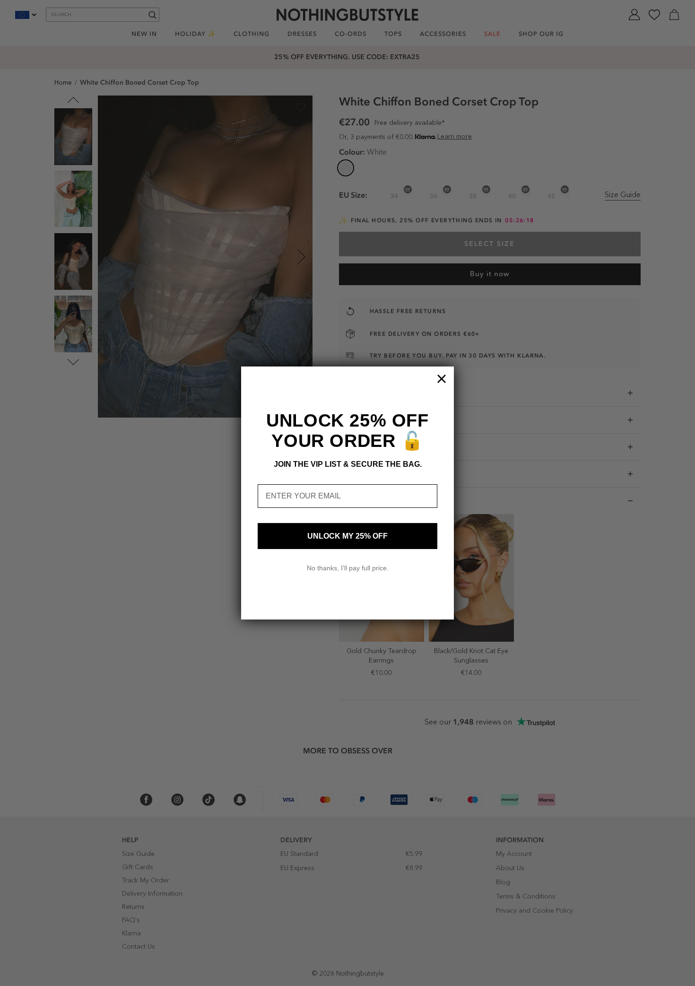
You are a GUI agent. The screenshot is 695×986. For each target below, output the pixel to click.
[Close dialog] (441, 378)
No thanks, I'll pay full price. (348, 568)
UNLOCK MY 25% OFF (347, 536)
